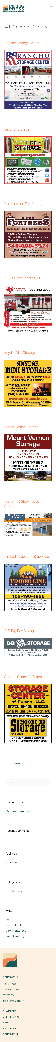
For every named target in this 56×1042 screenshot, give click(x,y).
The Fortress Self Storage (23, 204)
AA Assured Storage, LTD (23, 278)
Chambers (10, 1011)
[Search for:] (28, 782)
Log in (9, 919)
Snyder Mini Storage (19, 353)
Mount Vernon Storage (21, 427)
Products (9, 1028)
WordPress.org (15, 936)
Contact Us (11, 1034)
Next (18, 763)
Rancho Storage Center (21, 43)
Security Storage (16, 129)
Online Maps (11, 1017)
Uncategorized (15, 891)
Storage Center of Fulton (23, 677)
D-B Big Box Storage (20, 631)
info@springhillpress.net (14, 1001)
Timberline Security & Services (27, 556)
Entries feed (13, 925)
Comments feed (16, 930)
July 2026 (11, 862)
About (7, 1022)
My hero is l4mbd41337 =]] (21, 811)
